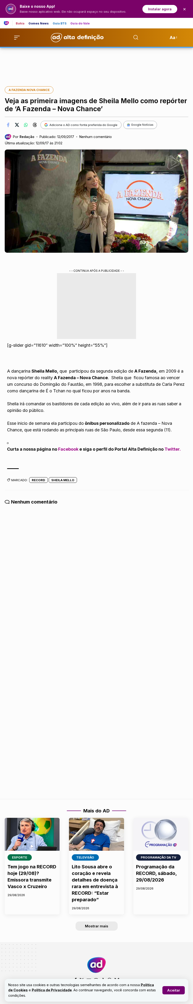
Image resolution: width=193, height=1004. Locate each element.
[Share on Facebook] (8, 125)
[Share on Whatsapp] (26, 125)
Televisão (85, 857)
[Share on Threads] (35, 125)
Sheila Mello (62, 480)
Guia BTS (60, 23)
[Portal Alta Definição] (96, 965)
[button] (173, 990)
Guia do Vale (80, 23)
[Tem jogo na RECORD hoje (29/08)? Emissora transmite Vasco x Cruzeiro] (32, 834)
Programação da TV (158, 857)
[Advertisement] (96, 63)
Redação (27, 137)
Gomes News (38, 23)
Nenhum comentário (95, 137)
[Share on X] (17, 125)
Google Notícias (142, 124)
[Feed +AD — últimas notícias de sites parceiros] (8, 23)
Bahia (20, 23)
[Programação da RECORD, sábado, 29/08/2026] (160, 834)
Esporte (19, 857)
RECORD (38, 480)
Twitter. (173, 449)
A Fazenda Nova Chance (29, 90)
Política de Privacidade (52, 990)
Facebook (68, 449)
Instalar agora (160, 9)
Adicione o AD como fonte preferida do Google (83, 125)
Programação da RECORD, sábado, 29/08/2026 (156, 873)
